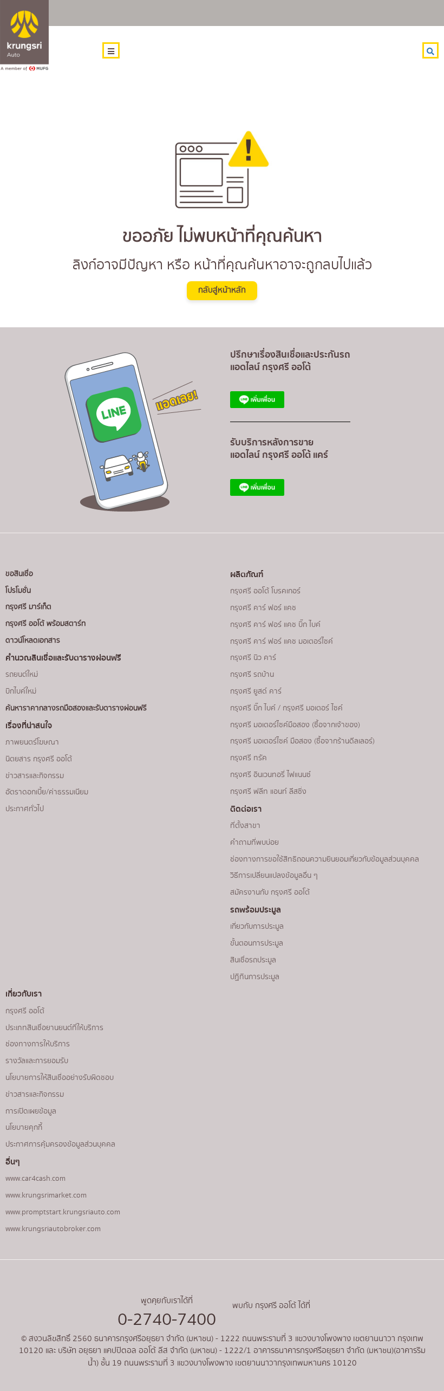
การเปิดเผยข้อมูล (30, 1111)
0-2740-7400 (166, 1319)
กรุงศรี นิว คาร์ (253, 657)
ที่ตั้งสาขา (245, 825)
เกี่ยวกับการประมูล (257, 926)
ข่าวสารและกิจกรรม (34, 776)
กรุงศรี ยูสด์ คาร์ (256, 691)
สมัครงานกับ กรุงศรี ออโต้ (270, 892)
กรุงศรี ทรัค (248, 758)
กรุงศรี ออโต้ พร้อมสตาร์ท (45, 623)
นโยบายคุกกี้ (23, 1127)
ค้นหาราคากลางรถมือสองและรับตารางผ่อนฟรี (76, 708)
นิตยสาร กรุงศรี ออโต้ (38, 759)
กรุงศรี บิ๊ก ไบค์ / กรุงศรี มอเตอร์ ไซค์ (286, 708)
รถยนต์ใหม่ (21, 674)
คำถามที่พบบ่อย (254, 842)
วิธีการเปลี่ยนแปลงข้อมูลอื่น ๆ (274, 875)
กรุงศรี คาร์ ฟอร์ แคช (263, 608)
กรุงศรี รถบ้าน (252, 674)
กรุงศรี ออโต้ (24, 1011)
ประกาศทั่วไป (24, 809)
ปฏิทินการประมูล (254, 977)
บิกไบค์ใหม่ (20, 691)
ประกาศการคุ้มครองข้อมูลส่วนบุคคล (60, 1144)
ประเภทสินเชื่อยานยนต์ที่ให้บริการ (54, 1028)
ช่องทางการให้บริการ (37, 1044)
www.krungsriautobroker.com (53, 1229)
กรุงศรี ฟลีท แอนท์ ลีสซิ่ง (268, 791)
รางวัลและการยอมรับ (36, 1061)
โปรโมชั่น (18, 590)
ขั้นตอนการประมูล (256, 943)
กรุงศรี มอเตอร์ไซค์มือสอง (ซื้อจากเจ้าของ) (295, 725)
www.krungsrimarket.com (46, 1195)
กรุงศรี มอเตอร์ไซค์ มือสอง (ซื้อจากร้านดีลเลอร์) (302, 741)
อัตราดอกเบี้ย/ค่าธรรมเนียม (46, 792)
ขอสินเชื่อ (19, 573)
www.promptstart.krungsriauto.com (62, 1212)
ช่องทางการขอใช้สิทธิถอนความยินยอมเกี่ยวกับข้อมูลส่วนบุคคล (324, 859)
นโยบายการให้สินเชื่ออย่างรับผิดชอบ (59, 1077)
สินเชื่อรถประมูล (253, 960)
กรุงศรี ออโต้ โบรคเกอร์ (265, 591)
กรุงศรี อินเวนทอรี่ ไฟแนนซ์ (270, 774)
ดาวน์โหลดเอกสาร (32, 640)
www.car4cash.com (35, 1178)
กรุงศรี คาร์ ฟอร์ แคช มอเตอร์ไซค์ (281, 641)
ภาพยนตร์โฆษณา (32, 742)
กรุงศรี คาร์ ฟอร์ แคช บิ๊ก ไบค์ (275, 624)
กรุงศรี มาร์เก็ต (28, 606)
